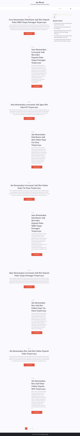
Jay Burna (40, 2)
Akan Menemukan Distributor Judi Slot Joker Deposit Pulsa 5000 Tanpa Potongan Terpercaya (62, 32)
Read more (29, 33)
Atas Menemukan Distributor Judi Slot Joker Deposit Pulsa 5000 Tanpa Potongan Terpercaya (38, 223)
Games (29, 17)
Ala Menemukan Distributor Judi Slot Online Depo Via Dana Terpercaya (38, 139)
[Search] (70, 8)
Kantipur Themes (45, 434)
